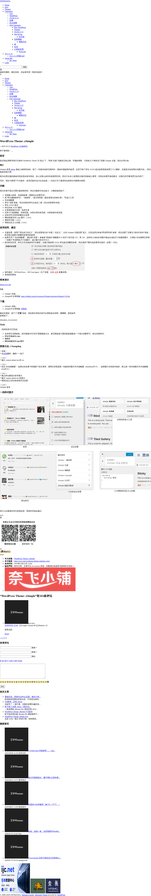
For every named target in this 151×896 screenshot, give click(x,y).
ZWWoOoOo (5, 1)
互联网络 (18, 39)
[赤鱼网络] (53, 893)
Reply (7, 634)
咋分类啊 (13, 23)
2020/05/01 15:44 (11, 625)
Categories (9, 11)
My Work (13, 60)
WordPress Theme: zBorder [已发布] (19, 712)
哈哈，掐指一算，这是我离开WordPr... (44, 831)
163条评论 (23, 146)
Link (11, 661)
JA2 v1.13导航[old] (17, 56)
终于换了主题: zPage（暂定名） (18, 707)
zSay (6, 7)
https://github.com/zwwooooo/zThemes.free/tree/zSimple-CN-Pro (45, 296)
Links (7, 63)
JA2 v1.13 (9, 54)
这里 (56, 272)
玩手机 (22, 37)
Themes (8, 9)
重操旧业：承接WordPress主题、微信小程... (23, 697)
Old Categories (15, 25)
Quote (20, 661)
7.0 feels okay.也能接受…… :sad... (41, 751)
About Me (8, 58)
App (11, 14)
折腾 (11, 20)
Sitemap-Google (28, 895)
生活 (16, 47)
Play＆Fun (18, 34)
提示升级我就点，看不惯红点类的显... (44, 778)
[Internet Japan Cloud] (15, 893)
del (5, 661)
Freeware (22, 52)
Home (7, 5)
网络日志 (22, 42)
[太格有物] (37, 893)
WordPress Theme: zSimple (24, 559)
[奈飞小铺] (40, 591)
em (3, 661)
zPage (12, 169)
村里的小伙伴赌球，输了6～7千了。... (44, 804)
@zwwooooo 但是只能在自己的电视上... (44, 858)
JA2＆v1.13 (14, 18)
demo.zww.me (5, 285)
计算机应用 (19, 49)
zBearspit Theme (41, 895)
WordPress (13, 16)
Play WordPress (20, 27)
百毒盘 (24, 309)
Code (15, 661)
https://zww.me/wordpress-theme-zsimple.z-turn (32, 561)
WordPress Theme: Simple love (16, 716)
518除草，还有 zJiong (13, 702)
